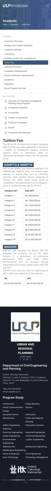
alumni (11, 127)
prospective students (18, 107)
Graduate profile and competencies (20, 58)
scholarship (13, 112)
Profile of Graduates (17, 122)
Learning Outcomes (13, 67)
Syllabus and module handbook (18, 45)
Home (5, 24)
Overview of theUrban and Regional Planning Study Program (24, 102)
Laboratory (9, 54)
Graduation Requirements (15, 71)
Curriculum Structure (13, 41)
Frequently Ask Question (19, 132)
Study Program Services (15, 88)
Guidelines (9, 79)
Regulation (9, 84)
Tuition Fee (9, 62)
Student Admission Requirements (19, 75)
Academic (14, 25)
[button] (48, 5)
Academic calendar (12, 50)
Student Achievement (18, 117)
